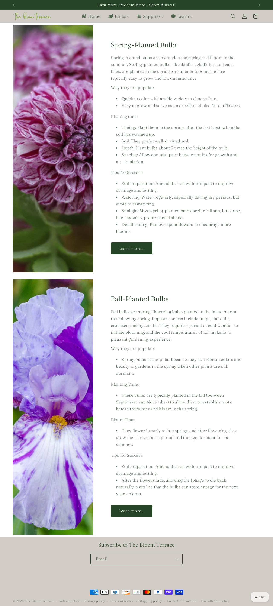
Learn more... (132, 248)
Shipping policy (150, 601)
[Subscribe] (176, 559)
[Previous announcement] (13, 5)
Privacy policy (94, 601)
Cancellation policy (215, 601)
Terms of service (122, 601)
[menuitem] (90, 16)
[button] (233, 16)
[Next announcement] (259, 5)
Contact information (181, 601)
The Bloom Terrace (39, 601)
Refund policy (69, 601)
